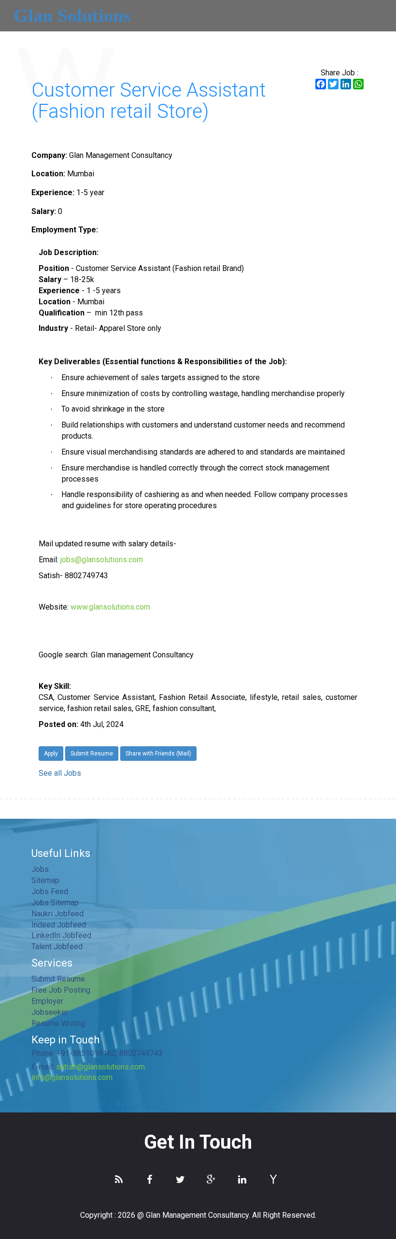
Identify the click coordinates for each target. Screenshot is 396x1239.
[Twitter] (182, 1180)
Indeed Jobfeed (58, 924)
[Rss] (121, 1180)
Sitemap (45, 880)
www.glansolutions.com (110, 607)
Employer (148, 40)
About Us (54, 40)
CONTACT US (26, 67)
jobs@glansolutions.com (101, 559)
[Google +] (213, 1180)
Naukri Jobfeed (57, 913)
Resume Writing (58, 1023)
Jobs (233, 40)
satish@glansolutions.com (100, 1066)
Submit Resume (280, 40)
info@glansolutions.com (72, 1077)
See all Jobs (60, 773)
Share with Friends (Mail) (158, 753)
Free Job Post (341, 40)
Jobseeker (195, 40)
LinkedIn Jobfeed (61, 935)
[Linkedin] (244, 1180)
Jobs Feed (49, 891)
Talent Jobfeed (57, 946)
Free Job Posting (60, 990)
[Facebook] (152, 1180)
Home (16, 40)
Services (98, 40)
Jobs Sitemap (55, 902)
